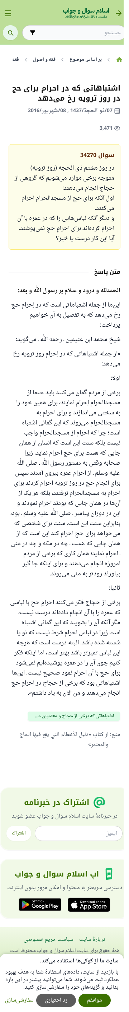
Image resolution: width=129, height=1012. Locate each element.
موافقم (94, 1000)
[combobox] (79, 33)
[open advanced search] (33, 33)
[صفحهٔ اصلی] (119, 60)
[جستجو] (10, 32)
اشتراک (19, 833)
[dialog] (62, 983)
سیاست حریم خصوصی (48, 939)
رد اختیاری (56, 1000)
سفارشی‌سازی (19, 1000)
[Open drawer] (8, 13)
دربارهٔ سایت (92, 939)
